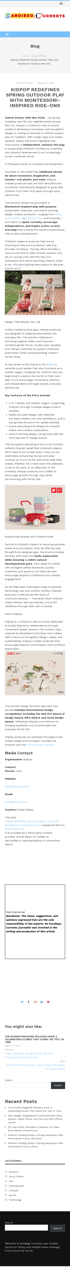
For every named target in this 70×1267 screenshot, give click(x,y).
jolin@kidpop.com (16, 801)
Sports (12, 1195)
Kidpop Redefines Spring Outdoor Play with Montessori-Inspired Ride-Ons (29, 1055)
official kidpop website (41, 744)
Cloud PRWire (24, 83)
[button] (61, 3)
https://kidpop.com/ (17, 786)
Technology (15, 1200)
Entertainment (16, 1186)
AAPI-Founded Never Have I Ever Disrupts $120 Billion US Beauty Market (35, 1067)
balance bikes (34, 218)
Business (13, 1172)
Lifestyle (13, 1190)
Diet (11, 1181)
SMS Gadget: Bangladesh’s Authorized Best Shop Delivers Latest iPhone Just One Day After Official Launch (35, 1119)
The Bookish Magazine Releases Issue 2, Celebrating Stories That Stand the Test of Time (34, 1039)
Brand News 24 (14, 828)
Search (8, 1080)
